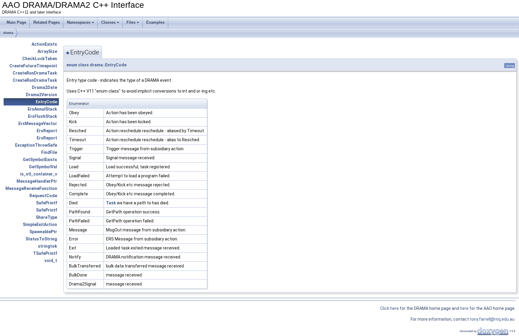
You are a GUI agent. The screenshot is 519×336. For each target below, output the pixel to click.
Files (130, 22)
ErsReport (47, 130)
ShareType (46, 217)
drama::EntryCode (108, 65)
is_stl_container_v (38, 174)
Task (111, 202)
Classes (108, 22)
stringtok (47, 246)
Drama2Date (44, 87)
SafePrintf (46, 202)
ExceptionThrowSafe (36, 145)
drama (8, 33)
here (464, 308)
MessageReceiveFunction (31, 188)
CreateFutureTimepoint (33, 65)
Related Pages (46, 22)
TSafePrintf (45, 253)
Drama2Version (41, 94)
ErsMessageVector (37, 123)
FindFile (49, 152)
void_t (50, 260)
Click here (389, 308)
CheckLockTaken (39, 58)
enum (71, 65)
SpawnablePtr (43, 231)
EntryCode (46, 101)
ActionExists (44, 44)
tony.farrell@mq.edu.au (492, 319)
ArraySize (47, 51)
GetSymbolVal (43, 166)
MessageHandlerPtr (37, 181)
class (83, 65)
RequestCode (43, 195)
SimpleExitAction (40, 224)
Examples (155, 22)
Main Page (16, 22)
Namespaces (78, 22)
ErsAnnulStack (42, 109)
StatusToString (41, 239)
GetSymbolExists (40, 159)
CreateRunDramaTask (35, 73)
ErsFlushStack (42, 116)
